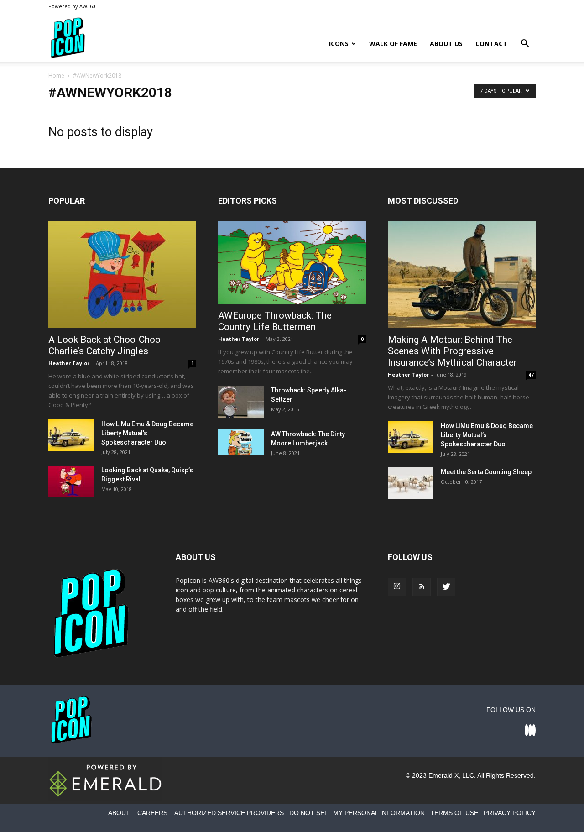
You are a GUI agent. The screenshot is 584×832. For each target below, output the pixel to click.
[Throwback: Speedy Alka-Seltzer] (241, 402)
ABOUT (119, 812)
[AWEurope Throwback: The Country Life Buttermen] (292, 262)
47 (531, 375)
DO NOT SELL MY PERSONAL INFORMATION (357, 812)
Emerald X (443, 775)
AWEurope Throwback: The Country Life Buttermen (275, 321)
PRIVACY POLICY (510, 812)
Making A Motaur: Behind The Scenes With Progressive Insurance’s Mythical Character (452, 351)
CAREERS (152, 812)
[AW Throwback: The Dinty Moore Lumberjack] (241, 442)
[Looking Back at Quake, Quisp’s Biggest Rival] (71, 481)
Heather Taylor (68, 363)
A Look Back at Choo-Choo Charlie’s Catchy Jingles (104, 345)
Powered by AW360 (71, 6)
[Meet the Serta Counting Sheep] (410, 483)
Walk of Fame (393, 43)
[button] (525, 44)
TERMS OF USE (454, 812)
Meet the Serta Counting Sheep (486, 472)
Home (56, 75)
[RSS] (421, 587)
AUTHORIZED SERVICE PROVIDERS (229, 812)
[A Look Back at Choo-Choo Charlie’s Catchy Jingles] (122, 274)
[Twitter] (446, 587)
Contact (491, 43)
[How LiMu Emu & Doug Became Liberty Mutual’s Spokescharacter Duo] (71, 435)
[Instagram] (397, 587)
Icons (339, 43)
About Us (446, 43)
